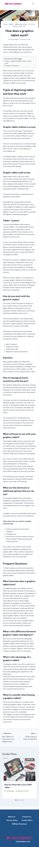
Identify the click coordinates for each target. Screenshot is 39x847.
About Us (11, 817)
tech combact (15, 39)
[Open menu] (33, 3)
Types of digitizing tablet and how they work (18, 62)
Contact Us (26, 817)
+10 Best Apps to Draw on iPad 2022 (30, 736)
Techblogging (10, 791)
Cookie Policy (27, 820)
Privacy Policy (12, 820)
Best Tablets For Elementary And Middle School (8, 737)
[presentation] (19, 769)
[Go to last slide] (5, 778)
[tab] (15, 800)
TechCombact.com (22, 841)
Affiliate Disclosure (19, 824)
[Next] (33, 778)
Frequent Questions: (12, 65)
